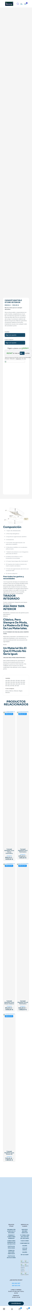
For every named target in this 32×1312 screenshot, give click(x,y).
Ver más (24, 358)
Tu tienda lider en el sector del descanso (24, 1236)
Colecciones (25, 1241)
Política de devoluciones (11, 1256)
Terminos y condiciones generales (11, 1236)
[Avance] (13, 719)
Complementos (24, 1243)
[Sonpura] (15, 426)
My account (25, 1254)
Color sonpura (9, 339)
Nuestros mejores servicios (25, 1231)
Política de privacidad (11, 1247)
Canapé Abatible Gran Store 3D (9, 1152)
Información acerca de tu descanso (11, 1231)
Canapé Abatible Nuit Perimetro (23, 850)
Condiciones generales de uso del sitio (11, 1242)
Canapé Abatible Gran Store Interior (9, 1002)
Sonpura (9, 856)
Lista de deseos (24, 1248)
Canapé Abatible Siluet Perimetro (22, 1002)
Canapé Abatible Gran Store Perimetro (9, 851)
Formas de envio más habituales (11, 1252)
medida (7, 332)
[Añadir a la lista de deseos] (13, 716)
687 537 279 (16, 1285)
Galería (24, 1245)
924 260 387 (16, 1283)
